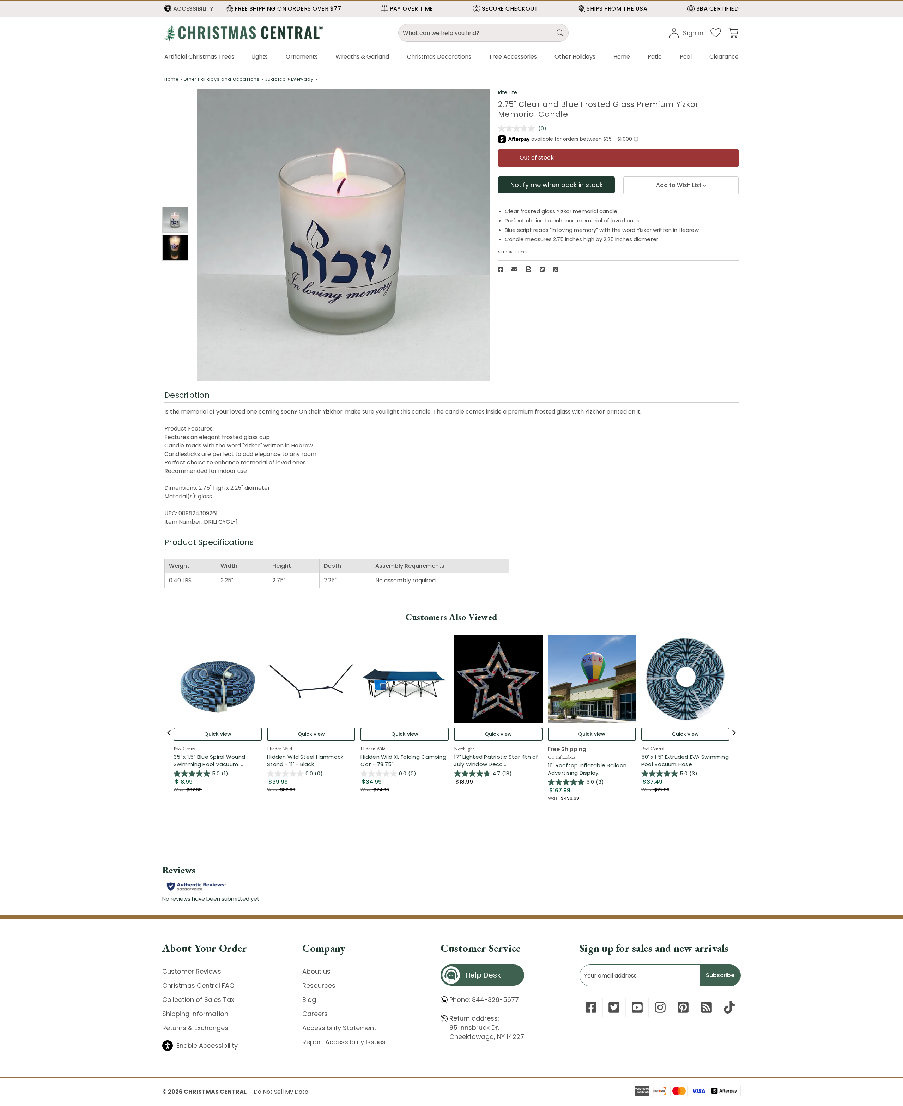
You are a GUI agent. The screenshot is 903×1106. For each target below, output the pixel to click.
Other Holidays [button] (574, 57)
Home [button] (621, 57)
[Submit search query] (560, 32)
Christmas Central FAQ (198, 985)
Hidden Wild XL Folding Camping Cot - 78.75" (403, 760)
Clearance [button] (724, 57)
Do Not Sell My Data (281, 1092)
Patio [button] (655, 57)
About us (316, 971)
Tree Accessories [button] (513, 57)
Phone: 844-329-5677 (484, 999)
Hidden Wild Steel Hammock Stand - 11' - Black (305, 760)
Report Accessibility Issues (344, 1042)
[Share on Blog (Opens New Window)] (706, 1007)
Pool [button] (686, 57)
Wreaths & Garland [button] (362, 57)
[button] (188, 9)
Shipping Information (195, 1013)
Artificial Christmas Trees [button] (199, 57)
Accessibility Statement (339, 1027)
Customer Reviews (191, 971)
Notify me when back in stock (556, 184)
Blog (309, 999)
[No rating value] (518, 128)
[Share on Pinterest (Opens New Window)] (555, 269)
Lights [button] (260, 57)
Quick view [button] (217, 734)
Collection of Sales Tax (198, 999)
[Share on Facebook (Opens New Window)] (500, 269)
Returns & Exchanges (195, 1027)
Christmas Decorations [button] (439, 57)
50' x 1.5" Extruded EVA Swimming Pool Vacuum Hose (685, 760)
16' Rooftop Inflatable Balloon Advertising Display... (592, 769)
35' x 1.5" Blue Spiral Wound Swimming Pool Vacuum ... (218, 760)
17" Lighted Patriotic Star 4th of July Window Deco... (498, 760)
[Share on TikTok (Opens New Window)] (729, 1007)
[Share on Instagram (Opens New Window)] (660, 1007)
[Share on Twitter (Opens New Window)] (542, 269)
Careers (315, 1013)
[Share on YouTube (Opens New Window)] (637, 1007)
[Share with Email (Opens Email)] (514, 269)
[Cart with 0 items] (733, 32)
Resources (318, 985)
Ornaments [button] (302, 57)
